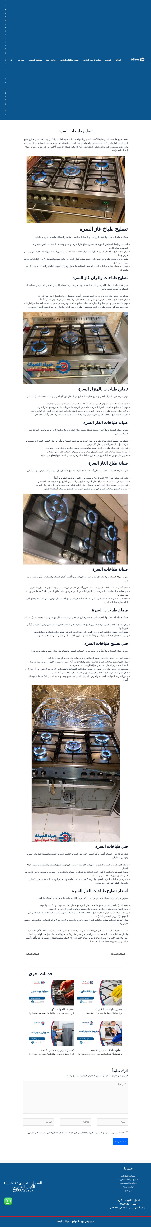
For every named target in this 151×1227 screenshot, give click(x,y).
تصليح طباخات (75, 303)
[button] (10, 60)
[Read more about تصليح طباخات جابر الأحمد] (99, 1033)
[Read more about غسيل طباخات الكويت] (99, 992)
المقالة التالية (31, 954)
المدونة (108, 60)
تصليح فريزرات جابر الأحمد (57, 1049)
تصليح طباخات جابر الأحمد (106, 1049)
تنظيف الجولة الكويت (61, 1009)
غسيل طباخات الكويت (108, 1009)
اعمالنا (118, 60)
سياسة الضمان (35, 60)
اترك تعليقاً (117, 1013)
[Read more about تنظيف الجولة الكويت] (51, 992)
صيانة (105, 481)
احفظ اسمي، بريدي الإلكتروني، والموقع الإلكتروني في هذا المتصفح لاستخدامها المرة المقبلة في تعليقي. (76, 1132)
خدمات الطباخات (104, 1013)
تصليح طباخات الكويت (69, 60)
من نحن (20, 60)
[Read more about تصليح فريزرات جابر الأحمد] (51, 1033)
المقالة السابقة (119, 954)
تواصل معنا (51, 60)
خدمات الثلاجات (128, 1176)
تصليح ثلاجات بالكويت (92, 60)
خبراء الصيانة (116, 576)
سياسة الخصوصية (128, 1183)
